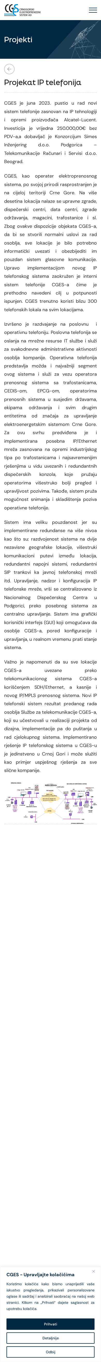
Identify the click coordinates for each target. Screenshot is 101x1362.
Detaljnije (50, 1338)
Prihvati (50, 1324)
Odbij (50, 1352)
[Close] (95, 1271)
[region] (50, 1314)
